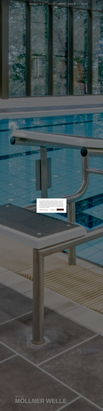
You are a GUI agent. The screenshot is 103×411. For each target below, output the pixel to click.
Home (31, 3)
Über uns (61, 3)
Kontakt (85, 4)
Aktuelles (40, 3)
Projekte (51, 3)
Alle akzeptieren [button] (60, 209)
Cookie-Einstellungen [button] (43, 209)
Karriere (72, 3)
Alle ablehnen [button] (52, 209)
